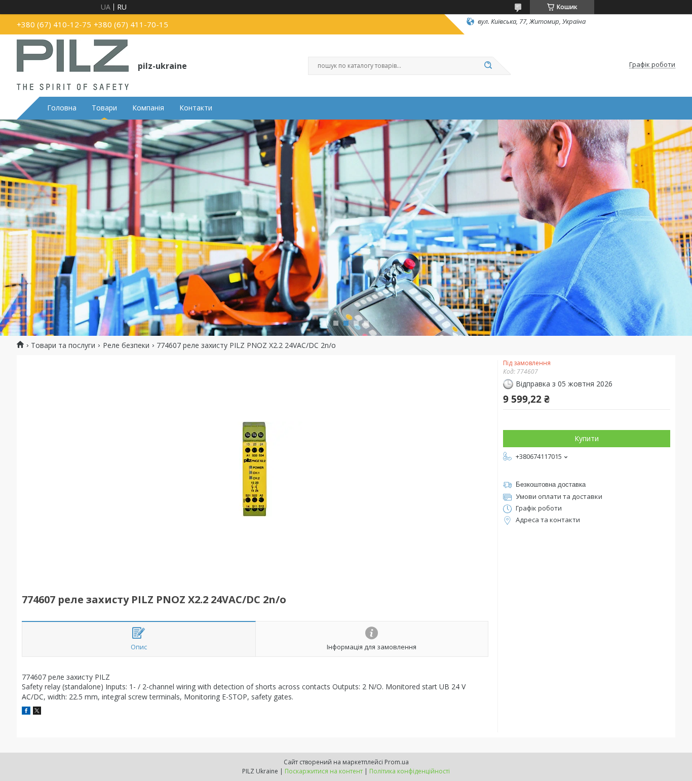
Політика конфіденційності (409, 771)
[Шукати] (488, 66)
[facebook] (26, 712)
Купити (586, 438)
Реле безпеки (126, 345)
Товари (104, 107)
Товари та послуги (63, 345)
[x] (37, 712)
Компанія (148, 107)
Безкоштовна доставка (551, 484)
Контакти (195, 107)
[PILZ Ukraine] (73, 65)
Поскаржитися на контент (324, 771)
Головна (61, 107)
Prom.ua (397, 762)
